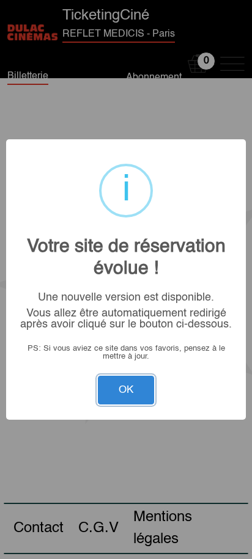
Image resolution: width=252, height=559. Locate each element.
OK (126, 390)
